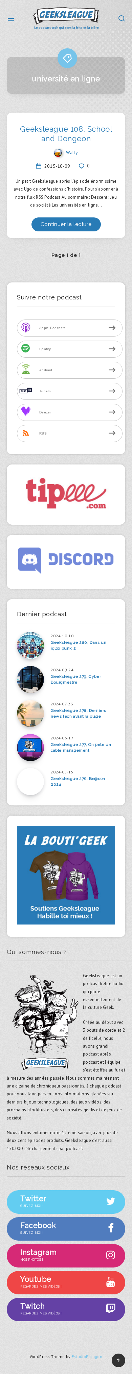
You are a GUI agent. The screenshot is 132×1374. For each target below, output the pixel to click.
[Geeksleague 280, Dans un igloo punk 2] (30, 645)
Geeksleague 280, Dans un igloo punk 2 (78, 645)
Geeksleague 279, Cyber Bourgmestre (76, 679)
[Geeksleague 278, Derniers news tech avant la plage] (30, 713)
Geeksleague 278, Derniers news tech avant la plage (78, 713)
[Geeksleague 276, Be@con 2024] (30, 781)
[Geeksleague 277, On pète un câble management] (30, 747)
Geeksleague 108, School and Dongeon (66, 134)
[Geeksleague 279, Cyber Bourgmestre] (30, 679)
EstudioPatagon (87, 1356)
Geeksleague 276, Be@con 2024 (78, 781)
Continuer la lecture (66, 224)
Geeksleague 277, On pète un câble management (81, 747)
